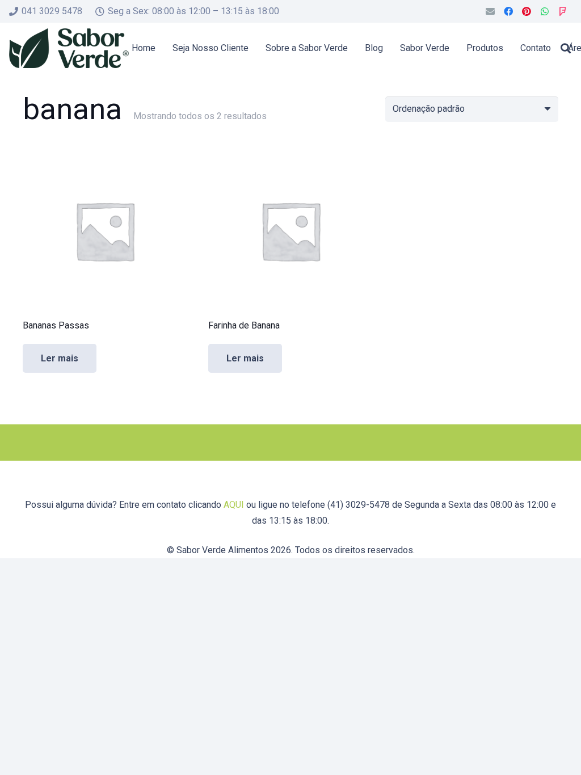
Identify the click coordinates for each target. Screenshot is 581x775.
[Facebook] (508, 11)
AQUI (234, 504)
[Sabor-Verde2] (69, 48)
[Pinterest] (526, 11)
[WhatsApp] (545, 11)
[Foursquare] (563, 11)
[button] (565, 48)
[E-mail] (490, 11)
